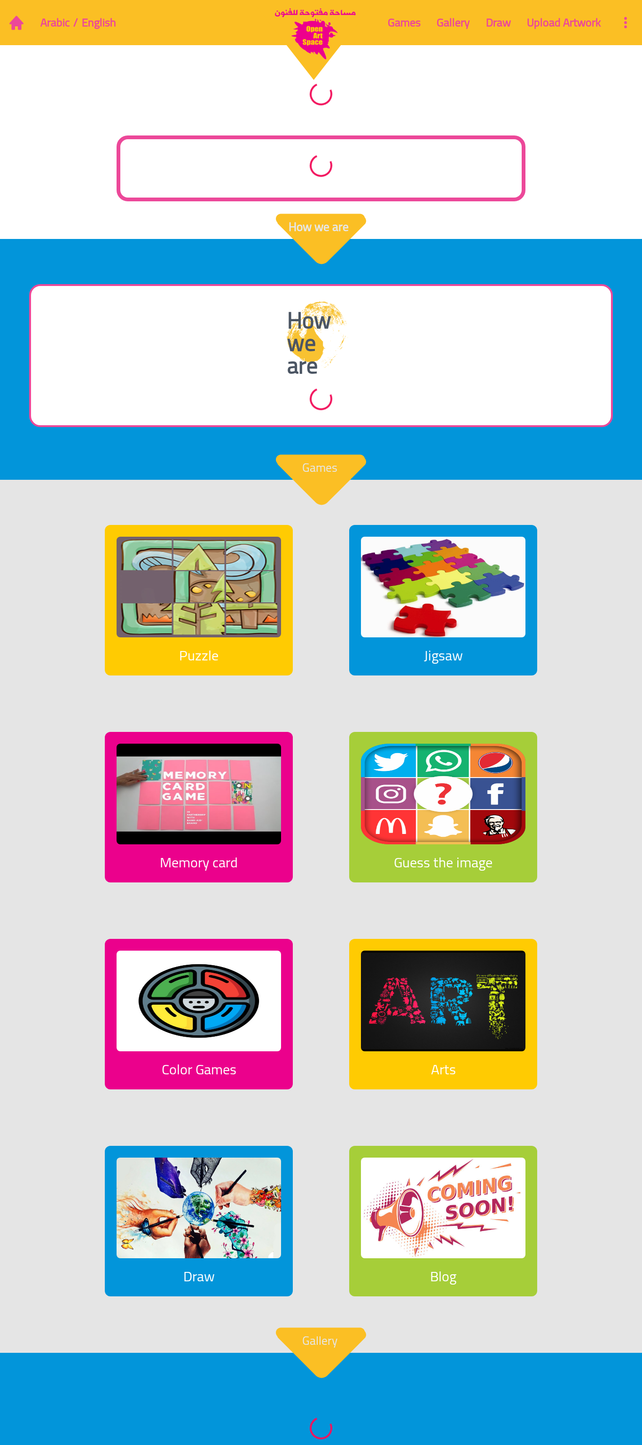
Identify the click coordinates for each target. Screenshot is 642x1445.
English (99, 22)
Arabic (55, 22)
